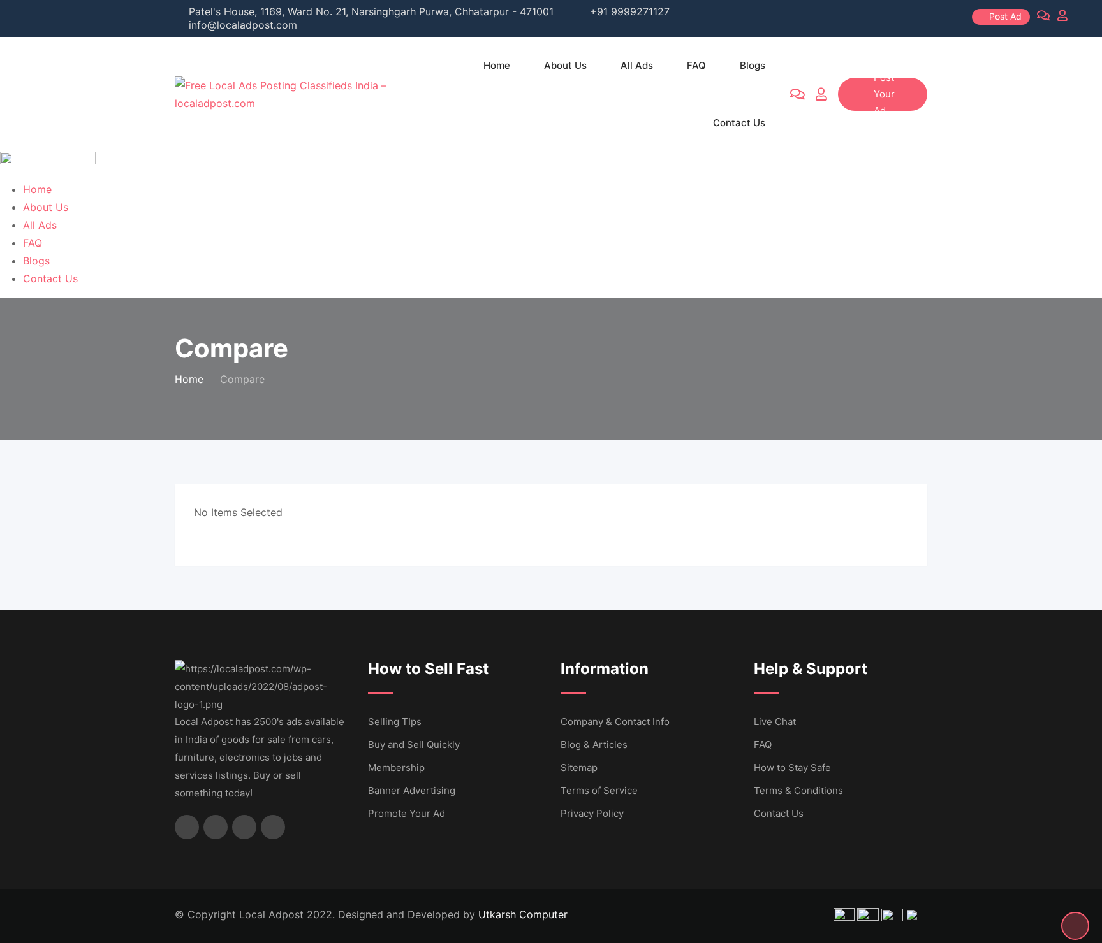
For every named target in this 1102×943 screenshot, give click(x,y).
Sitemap (579, 767)
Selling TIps (395, 722)
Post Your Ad (884, 94)
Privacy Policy (592, 813)
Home (496, 65)
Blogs (752, 65)
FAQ (696, 65)
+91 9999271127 (630, 11)
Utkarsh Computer (523, 914)
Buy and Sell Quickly (414, 744)
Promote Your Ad (406, 813)
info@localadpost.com (243, 24)
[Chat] (797, 94)
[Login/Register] (821, 94)
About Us (565, 65)
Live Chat (775, 722)
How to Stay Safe (792, 767)
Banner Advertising (411, 790)
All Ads (637, 65)
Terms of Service (599, 790)
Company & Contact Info (615, 722)
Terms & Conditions (798, 790)
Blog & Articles (594, 744)
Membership (396, 767)
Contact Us (739, 123)
